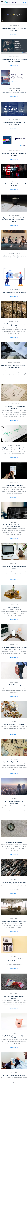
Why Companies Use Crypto (14, 485)
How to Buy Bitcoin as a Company (14, 724)
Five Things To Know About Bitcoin (14, 1075)
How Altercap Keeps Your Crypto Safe (14, 292)
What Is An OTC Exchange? (14, 685)
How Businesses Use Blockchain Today (14, 921)
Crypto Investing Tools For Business (14, 762)
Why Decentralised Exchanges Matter (14, 448)
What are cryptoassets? (14, 842)
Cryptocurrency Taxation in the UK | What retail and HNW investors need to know (14, 219)
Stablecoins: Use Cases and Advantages (14, 647)
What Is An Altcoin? (14, 607)
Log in (24, 2)
